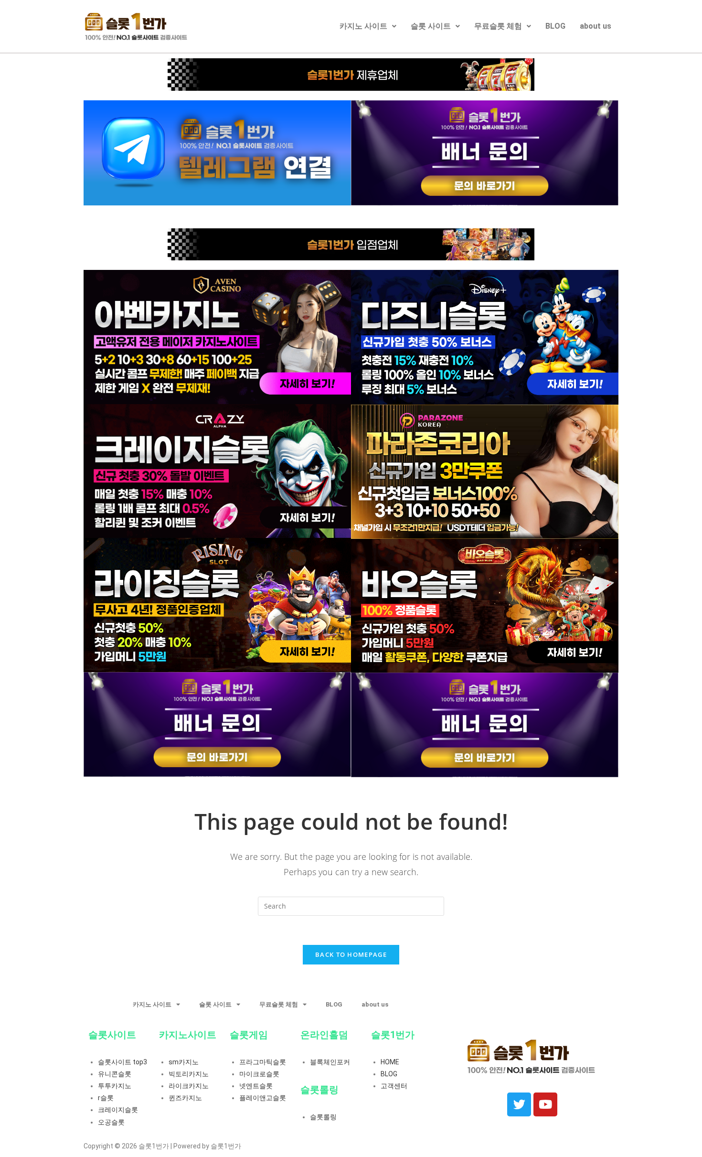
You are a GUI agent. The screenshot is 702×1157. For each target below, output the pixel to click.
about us (595, 26)
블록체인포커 (330, 1062)
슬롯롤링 (323, 1117)
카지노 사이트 (363, 26)
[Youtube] (545, 1104)
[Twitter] (519, 1104)
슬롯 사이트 (431, 26)
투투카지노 (114, 1086)
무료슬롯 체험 (498, 26)
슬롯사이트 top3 (122, 1062)
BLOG (555, 26)
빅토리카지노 (189, 1074)
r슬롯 (106, 1098)
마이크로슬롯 (259, 1074)
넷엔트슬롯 (256, 1086)
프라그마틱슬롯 (262, 1062)
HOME (390, 1062)
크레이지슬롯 (118, 1110)
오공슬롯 (111, 1122)
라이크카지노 (189, 1086)
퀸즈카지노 (185, 1098)
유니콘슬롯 (114, 1074)
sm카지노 (184, 1062)
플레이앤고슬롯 (262, 1098)
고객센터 (394, 1086)
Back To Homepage (351, 954)
